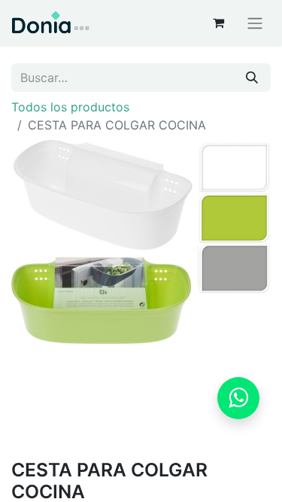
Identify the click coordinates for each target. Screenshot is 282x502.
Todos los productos (70, 106)
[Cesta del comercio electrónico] (218, 23)
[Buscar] (252, 77)
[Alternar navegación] (255, 22)
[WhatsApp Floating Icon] (238, 398)
